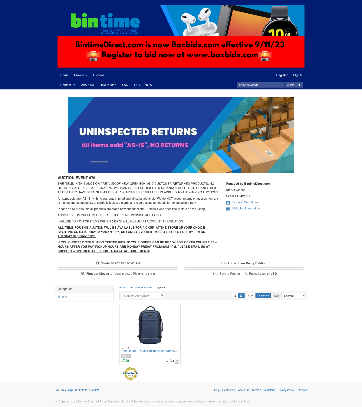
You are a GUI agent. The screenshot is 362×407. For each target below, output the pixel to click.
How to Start (108, 85)
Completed (263, 295)
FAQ (125, 85)
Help (217, 390)
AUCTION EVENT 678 (141, 287)
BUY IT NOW (143, 85)
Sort (276, 295)
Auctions (98, 75)
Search (290, 84)
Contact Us (67, 85)
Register (282, 75)
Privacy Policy (286, 390)
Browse (79, 75)
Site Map (302, 390)
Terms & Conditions (245, 202)
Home (64, 75)
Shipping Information (246, 208)
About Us (87, 85)
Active (250, 295)
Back (64, 297)
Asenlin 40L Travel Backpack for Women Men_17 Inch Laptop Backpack (169, 349)
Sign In (298, 75)
